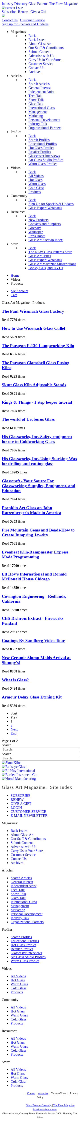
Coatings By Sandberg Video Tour (33, 640)
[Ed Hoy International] (18, 771)
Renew (23, 12)
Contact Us (10, 20)
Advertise (43, 1093)
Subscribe (9, 12)
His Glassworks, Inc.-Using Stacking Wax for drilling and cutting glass (39, 461)
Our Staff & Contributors (28, 839)
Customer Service (32, 20)
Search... (8, 745)
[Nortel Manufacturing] (19, 779)
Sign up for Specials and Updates (25, 24)
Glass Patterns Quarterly (39, 1105)
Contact (31, 1093)
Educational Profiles (25, 941)
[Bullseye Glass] (14, 767)
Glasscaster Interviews (26, 953)
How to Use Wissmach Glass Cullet (33, 328)
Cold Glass (18, 988)
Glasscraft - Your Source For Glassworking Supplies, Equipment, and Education (38, 486)
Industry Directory (15, 4)
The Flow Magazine (63, 4)
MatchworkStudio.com (45, 1109)
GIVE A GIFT (21, 803)
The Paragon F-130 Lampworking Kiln (38, 345)
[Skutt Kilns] (11, 763)
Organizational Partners (27, 922)
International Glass (24, 902)
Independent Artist (23, 886)
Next (14, 729)
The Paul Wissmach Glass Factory (33, 311)
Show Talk (18, 894)
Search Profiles (21, 937)
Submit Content (22, 843)
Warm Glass (19, 984)
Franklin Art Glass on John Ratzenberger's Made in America (31, 510)
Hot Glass (18, 980)
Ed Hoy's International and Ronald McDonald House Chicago (34, 576)
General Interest (22, 882)
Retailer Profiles (22, 949)
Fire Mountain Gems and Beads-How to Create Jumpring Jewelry (38, 532)
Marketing (18, 910)
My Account (19, 291)
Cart (14, 295)
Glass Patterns (38, 4)
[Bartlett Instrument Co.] (19, 775)
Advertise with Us (23, 847)
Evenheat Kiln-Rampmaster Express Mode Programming (35, 554)
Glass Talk (18, 898)
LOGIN (16, 807)
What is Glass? (15, 680)
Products (17, 992)
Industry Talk (20, 918)
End (13, 733)
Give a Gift (38, 12)
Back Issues (19, 831)
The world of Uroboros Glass (28, 419)
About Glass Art (22, 835)
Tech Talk (18, 890)
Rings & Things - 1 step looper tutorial (37, 402)
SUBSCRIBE (20, 795)
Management (20, 906)
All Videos (18, 976)
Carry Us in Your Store (27, 851)
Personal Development (26, 914)
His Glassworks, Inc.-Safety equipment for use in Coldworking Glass (37, 439)
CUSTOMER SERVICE (28, 811)
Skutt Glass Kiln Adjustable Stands (34, 384)
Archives (17, 863)
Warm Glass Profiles (25, 961)
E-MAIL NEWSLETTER (29, 815)
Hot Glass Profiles (23, 945)
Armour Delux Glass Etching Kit (32, 697)
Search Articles (21, 878)
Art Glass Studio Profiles (28, 957)
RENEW (17, 799)
